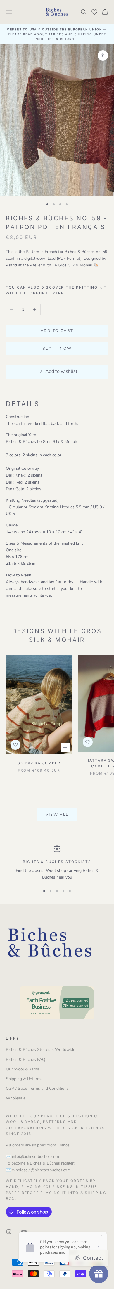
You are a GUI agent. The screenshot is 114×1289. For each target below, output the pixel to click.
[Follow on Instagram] (9, 1232)
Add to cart (57, 330)
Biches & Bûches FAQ (25, 1059)
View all (57, 814)
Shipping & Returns (24, 1079)
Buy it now (57, 348)
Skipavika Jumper (39, 763)
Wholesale (15, 1098)
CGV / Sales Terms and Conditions (37, 1088)
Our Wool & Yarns (22, 1069)
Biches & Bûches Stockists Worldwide (40, 1049)
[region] (57, 863)
